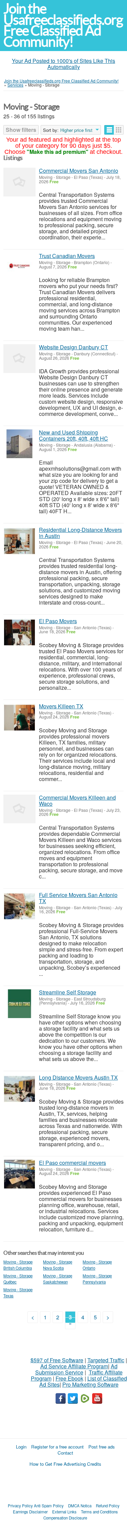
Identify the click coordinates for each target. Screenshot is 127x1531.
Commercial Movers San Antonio (78, 170)
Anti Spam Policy (49, 1505)
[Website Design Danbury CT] (19, 358)
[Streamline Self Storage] (19, 1003)
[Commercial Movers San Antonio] (19, 182)
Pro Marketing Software (90, 1384)
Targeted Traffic (105, 1360)
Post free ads (101, 1446)
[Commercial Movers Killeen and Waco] (19, 809)
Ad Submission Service (76, 1369)
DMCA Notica (79, 1505)
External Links (64, 1511)
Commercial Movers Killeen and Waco (77, 800)
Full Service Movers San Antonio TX (78, 898)
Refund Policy (108, 1505)
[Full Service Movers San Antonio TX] (19, 906)
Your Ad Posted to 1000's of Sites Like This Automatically (63, 64)
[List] (109, 130)
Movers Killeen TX (61, 706)
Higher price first (76, 130)
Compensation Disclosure (65, 1518)
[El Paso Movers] (19, 632)
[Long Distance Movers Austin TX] (19, 1089)
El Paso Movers (58, 621)
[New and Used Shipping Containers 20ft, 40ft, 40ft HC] (19, 443)
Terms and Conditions (99, 1511)
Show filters (21, 130)
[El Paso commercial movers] (19, 1174)
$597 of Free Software (56, 1360)
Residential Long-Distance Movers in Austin (80, 533)
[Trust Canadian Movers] (19, 267)
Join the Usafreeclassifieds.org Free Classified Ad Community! (63, 25)
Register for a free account (57, 1446)
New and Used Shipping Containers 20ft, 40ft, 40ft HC (73, 435)
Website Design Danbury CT (73, 347)
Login (21, 1446)
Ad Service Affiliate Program (74, 1366)
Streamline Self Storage (67, 992)
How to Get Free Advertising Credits (65, 1464)
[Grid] (119, 130)
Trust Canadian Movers (67, 256)
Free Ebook (69, 1378)
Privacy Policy (20, 1505)
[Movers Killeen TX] (19, 717)
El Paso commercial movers (72, 1163)
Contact (65, 1453)
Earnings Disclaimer (30, 1511)
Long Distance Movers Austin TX (78, 1077)
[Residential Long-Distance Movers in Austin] (19, 541)
